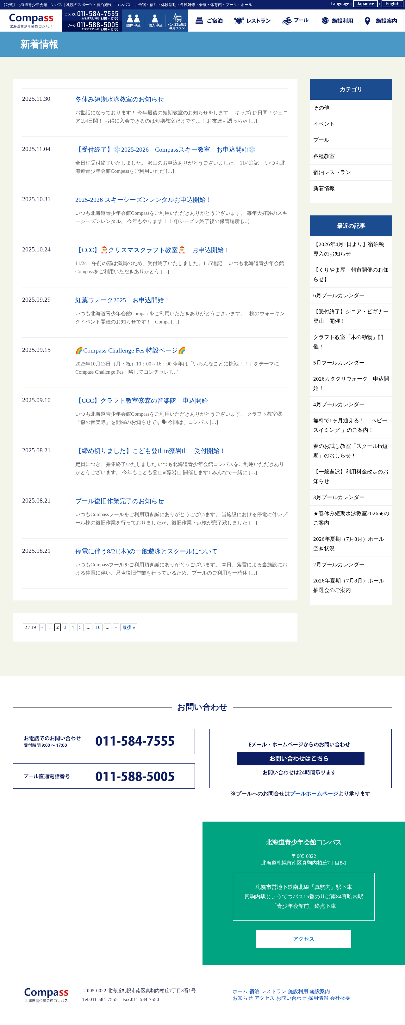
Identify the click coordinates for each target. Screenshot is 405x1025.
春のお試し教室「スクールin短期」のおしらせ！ (350, 451)
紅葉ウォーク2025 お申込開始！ (180, 310)
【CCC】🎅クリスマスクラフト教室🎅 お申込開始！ (179, 260)
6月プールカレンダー (338, 295)
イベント (324, 124)
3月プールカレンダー (338, 497)
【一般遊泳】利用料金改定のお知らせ (351, 476)
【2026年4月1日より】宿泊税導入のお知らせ (348, 249)
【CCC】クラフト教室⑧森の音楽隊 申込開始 (178, 411)
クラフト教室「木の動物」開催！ (348, 342)
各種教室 (324, 156)
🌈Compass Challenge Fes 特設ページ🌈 (179, 361)
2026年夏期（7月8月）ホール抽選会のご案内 (348, 585)
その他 (321, 108)
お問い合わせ (291, 998)
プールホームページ (314, 794)
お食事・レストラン (252, 20)
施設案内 (381, 20)
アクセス (304, 939)
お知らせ (243, 998)
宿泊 (254, 991)
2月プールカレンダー (338, 565)
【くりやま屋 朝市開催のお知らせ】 (351, 274)
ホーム (240, 991)
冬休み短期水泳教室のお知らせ (181, 110)
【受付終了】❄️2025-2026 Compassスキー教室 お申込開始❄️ (180, 160)
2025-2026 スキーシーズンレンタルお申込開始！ (181, 210)
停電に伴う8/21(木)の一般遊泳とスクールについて (181, 562)
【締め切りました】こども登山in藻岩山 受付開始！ (179, 461)
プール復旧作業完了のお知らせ (181, 511)
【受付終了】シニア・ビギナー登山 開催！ (351, 316)
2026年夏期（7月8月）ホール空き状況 (348, 544)
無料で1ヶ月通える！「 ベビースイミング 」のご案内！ (350, 425)
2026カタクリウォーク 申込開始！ (351, 383)
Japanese (365, 3)
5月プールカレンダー (338, 363)
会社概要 (340, 998)
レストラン (273, 991)
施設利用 (338, 20)
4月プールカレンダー (338, 404)
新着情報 (324, 188)
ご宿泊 (209, 20)
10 (98, 627)
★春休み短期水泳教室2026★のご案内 (351, 518)
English (392, 3)
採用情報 (318, 998)
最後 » (128, 627)
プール (295, 20)
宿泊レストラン (332, 172)
